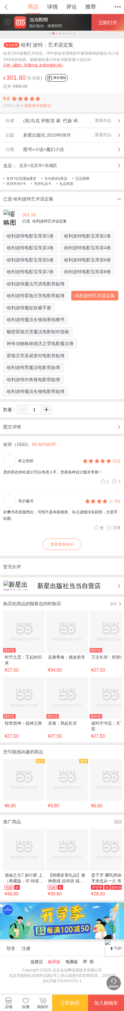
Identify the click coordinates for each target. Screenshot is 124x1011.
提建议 (37, 961)
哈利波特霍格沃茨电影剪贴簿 (36, 295)
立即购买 (69, 1003)
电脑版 (71, 961)
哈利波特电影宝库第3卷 (30, 247)
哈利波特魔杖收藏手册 (29, 307)
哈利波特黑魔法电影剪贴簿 (33, 367)
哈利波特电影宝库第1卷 (30, 235)
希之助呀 (25, 461)
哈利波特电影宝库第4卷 (87, 247)
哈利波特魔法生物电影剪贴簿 (36, 391)
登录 (10, 948)
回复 (117, 527)
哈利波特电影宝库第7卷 (30, 271)
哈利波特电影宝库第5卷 (30, 259)
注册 (26, 948)
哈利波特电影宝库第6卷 (87, 259)
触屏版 (54, 961)
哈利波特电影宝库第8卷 (87, 271)
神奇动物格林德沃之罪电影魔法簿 (40, 343)
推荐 (90, 7)
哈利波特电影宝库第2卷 (87, 235)
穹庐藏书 (25, 501)
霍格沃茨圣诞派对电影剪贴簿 (36, 355)
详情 (52, 7)
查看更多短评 (62, 544)
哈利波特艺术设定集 (95, 295)
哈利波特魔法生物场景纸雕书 (36, 319)
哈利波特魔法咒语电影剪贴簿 (36, 283)
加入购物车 (106, 1003)
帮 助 (88, 961)
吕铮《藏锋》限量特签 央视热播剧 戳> (33, 65)
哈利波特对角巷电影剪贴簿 (33, 379)
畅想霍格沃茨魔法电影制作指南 (38, 331)
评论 (71, 7)
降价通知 (59, 77)
